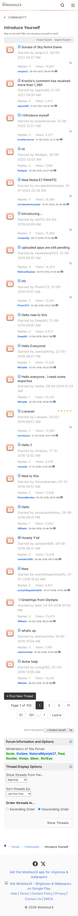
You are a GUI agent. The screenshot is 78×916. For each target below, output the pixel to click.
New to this (30, 476)
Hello (25, 507)
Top (70, 730)
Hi (23, 149)
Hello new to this (34, 315)
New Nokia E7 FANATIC (39, 180)
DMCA (48, 899)
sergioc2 (41, 53)
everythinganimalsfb (50, 574)
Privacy (60, 893)
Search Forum (62, 39)
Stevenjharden (45, 482)
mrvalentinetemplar (49, 186)
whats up (29, 631)
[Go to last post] (56, 71)
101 (31, 715)
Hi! (24, 281)
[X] (43, 863)
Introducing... (32, 214)
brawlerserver (45, 121)
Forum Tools (43, 39)
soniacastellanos (47, 513)
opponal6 (42, 90)
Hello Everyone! (34, 346)
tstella (39, 386)
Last (55, 715)
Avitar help (30, 662)
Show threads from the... (24, 775)
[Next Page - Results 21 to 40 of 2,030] (44, 715)
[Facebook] (36, 863)
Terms (24, 893)
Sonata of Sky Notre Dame (42, 47)
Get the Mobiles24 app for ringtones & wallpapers (39, 874)
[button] (62, 5)
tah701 (40, 219)
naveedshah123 (46, 253)
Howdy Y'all (30, 538)
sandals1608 (44, 544)
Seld (38, 605)
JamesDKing (44, 351)
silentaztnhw (44, 636)
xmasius (41, 451)
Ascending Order (22, 809)
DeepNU (41, 320)
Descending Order (55, 809)
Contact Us (33, 899)
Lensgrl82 (42, 667)
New (25, 569)
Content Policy (42, 893)
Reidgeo (41, 155)
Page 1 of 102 (21, 705)
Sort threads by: (18, 789)
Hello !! (27, 445)
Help (14, 893)
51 (21, 715)
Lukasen (28, 411)
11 (68, 705)
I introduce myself (35, 115)
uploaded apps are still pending (46, 247)
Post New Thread (20, 696)
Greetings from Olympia (40, 600)
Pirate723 (42, 287)
